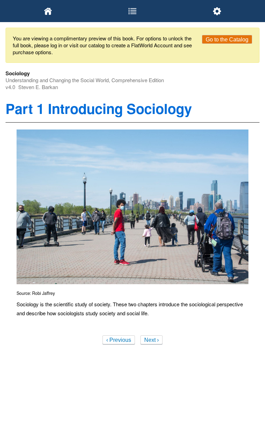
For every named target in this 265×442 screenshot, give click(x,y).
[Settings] (217, 11)
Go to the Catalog (227, 39)
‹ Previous (118, 340)
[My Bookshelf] (48, 11)
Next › (151, 340)
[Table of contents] (132, 11)
